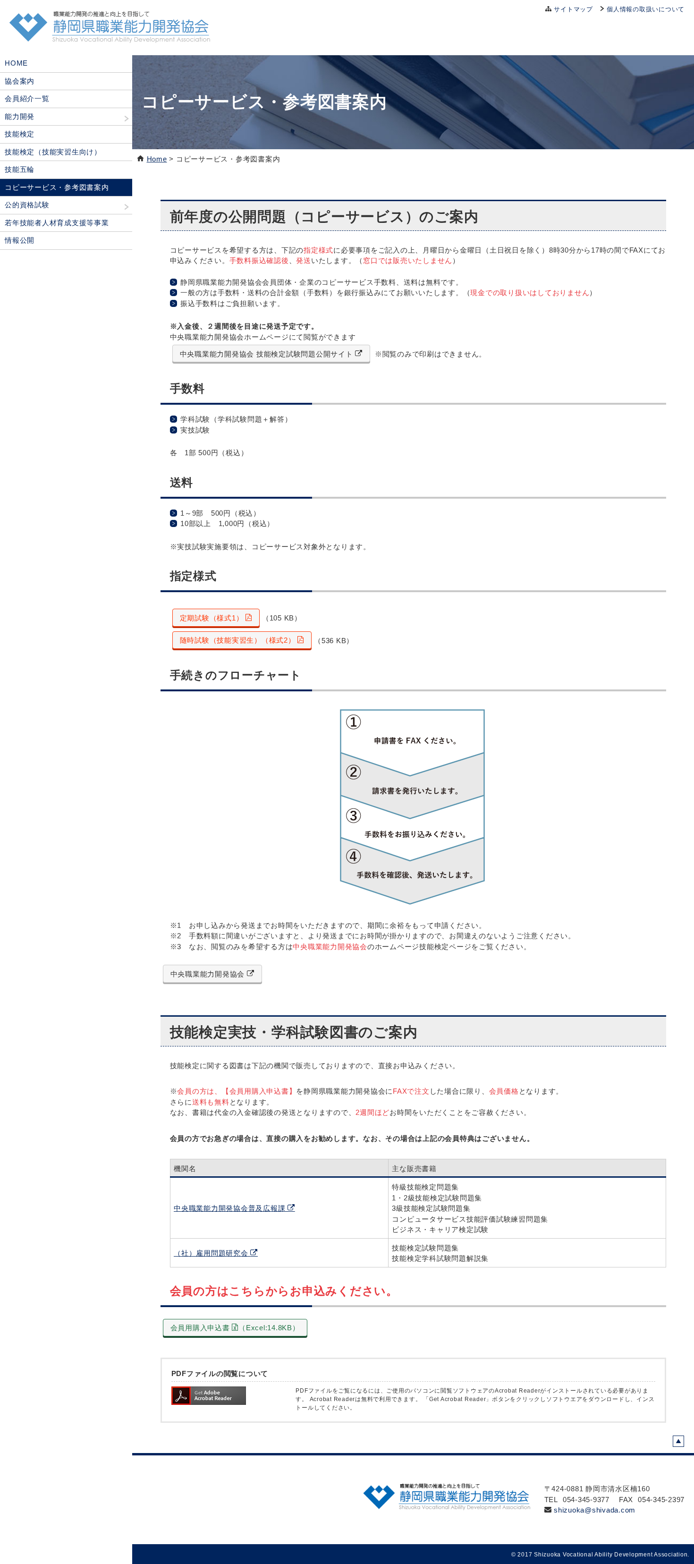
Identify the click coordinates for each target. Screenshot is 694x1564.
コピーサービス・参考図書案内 (57, 187)
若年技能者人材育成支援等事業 (57, 223)
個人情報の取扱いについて (646, 9)
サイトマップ (573, 9)
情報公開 (19, 240)
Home (157, 159)
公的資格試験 (27, 205)
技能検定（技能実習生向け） (53, 152)
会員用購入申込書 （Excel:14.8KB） (235, 1328)
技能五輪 (19, 169)
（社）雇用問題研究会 (212, 1253)
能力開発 (19, 116)
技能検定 (19, 134)
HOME (16, 63)
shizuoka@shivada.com (594, 1510)
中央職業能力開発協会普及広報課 (231, 1208)
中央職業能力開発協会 (208, 974)
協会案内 (19, 81)
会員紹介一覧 (27, 98)
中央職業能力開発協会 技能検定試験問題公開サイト (267, 354)
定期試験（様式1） (213, 618)
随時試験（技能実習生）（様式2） (239, 640)
